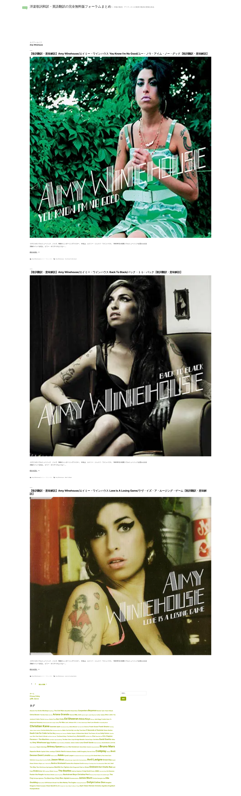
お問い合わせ (34, 699)
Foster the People (37, 774)
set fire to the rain (52, 736)
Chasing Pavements (81, 782)
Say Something (58, 739)
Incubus (67, 742)
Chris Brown (35, 715)
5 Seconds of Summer (95, 730)
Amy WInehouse (59, 259)
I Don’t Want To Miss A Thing (72, 786)
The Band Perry (72, 736)
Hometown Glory (65, 726)
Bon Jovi (107, 763)
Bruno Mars (107, 746)
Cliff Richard (48, 782)
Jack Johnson (69, 722)
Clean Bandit (50, 786)
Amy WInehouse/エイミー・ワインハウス (42, 259)
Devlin (82, 763)
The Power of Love (94, 733)
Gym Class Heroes (87, 786)
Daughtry (84, 751)
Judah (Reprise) (92, 715)
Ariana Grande (61, 714)
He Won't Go (89, 736)
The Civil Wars (59, 711)
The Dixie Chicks (49, 774)
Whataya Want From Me (41, 760)
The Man (65, 739)
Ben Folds (60, 719)
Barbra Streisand (58, 763)
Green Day (107, 760)
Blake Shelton (108, 730)
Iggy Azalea (51, 742)
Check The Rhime (60, 742)
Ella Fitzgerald (74, 767)
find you (47, 719)
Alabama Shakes (71, 751)
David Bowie (106, 742)
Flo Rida (62, 722)
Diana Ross (74, 710)
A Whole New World (82, 733)
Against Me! (76, 760)
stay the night (84, 715)
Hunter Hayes (71, 733)
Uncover (65, 733)
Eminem (94, 766)
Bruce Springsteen (48, 767)
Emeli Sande (89, 742)
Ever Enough (88, 755)
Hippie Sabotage (41, 747)
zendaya (52, 751)
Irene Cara (108, 755)
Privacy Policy (35, 696)
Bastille (57, 767)
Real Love (91, 722)
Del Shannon (110, 771)
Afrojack (56, 771)
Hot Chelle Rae (105, 767)
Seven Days (89, 739)
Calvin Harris (60, 751)
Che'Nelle (96, 739)
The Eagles (72, 782)
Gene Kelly (83, 747)
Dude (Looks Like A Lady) (49, 722)
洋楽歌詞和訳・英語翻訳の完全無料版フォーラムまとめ (70, 6)
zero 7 (43, 763)
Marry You (101, 755)
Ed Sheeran (71, 718)
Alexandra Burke (95, 747)
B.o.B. (58, 786)
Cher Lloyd (71, 739)
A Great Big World (103, 722)
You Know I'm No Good (71, 259)
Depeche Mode (35, 751)
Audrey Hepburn (77, 771)
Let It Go (112, 742)
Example (43, 786)
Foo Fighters (65, 767)
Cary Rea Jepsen (62, 778)
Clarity (57, 722)
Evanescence (74, 778)
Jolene (73, 742)
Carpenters (83, 710)
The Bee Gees (44, 715)
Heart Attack (109, 710)
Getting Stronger (68, 760)
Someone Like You (57, 730)
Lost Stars (51, 739)
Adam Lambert (36, 730)
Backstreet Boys (70, 774)
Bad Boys (51, 710)
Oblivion (32, 760)
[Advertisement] (120, 27)
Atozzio (32, 710)
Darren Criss (91, 751)
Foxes (93, 771)
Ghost (51, 771)
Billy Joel (78, 715)
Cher (94, 736)
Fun (36, 710)
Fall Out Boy (51, 733)
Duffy (49, 760)
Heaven (71, 715)
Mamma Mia (41, 782)
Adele (61, 755)
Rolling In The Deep (89, 763)
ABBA (97, 771)
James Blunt (85, 778)
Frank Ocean (93, 727)
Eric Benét (94, 755)
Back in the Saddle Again (103, 774)
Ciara (38, 786)
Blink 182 (42, 771)
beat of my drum (59, 774)
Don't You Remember (99, 763)
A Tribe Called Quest (82, 722)
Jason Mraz (57, 759)
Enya (40, 763)
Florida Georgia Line (99, 778)
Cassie (89, 747)
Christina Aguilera (101, 786)
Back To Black (68, 477)
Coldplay (101, 751)
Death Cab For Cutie (38, 733)
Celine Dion (99, 782)
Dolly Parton (104, 733)
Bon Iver (65, 747)
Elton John (109, 715)
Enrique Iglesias (39, 778)
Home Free (52, 719)
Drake (36, 771)
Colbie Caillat (79, 742)
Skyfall (113, 760)
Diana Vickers (34, 763)
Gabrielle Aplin (55, 727)
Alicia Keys (84, 719)
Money (92, 719)
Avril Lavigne (95, 759)
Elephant (77, 763)
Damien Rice (70, 763)
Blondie (96, 722)
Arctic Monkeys (43, 711)
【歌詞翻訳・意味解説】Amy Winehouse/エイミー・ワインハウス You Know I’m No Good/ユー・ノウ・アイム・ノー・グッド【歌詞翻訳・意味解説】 (119, 53)
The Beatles (64, 770)
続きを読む (34, 252)
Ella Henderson (73, 747)
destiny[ (47, 771)
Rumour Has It (93, 774)
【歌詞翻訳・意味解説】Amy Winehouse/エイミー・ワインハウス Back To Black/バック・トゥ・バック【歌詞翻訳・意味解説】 (106, 272)
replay (103, 715)
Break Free (56, 782)
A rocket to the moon (79, 755)
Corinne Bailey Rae (47, 730)
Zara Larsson (33, 747)
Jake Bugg (97, 719)
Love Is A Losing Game (70, 676)
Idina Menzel (73, 726)
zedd (79, 751)
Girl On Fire (48, 763)
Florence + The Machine (39, 739)
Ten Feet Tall (81, 726)
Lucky (98, 715)
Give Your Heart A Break (40, 736)
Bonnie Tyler (101, 710)
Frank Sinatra (104, 727)
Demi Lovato (44, 755)
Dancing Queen (83, 760)
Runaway (40, 722)
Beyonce (92, 710)
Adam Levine (54, 755)
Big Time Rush (81, 730)
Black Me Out (99, 736)
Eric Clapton (107, 736)
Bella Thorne (40, 719)
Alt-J (75, 722)
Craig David (86, 771)
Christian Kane (40, 726)
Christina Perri (83, 774)
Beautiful (67, 710)
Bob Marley (64, 782)
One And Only (103, 771)
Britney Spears (55, 746)
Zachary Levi (59, 733)
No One (50, 715)
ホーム (32, 693)
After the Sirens (97, 742)
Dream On (62, 786)
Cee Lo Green (84, 767)
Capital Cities (45, 751)
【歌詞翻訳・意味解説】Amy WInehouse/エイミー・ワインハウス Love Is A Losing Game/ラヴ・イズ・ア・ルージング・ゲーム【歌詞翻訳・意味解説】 (118, 492)
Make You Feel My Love (69, 730)
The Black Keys (49, 778)
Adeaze (108, 751)
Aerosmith (81, 736)
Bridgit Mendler (80, 739)
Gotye (90, 782)
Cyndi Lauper (69, 755)
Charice (86, 726)
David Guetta (105, 739)
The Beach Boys (62, 736)
